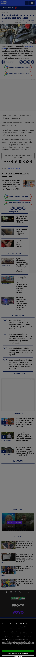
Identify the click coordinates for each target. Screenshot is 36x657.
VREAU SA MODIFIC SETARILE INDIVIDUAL (18, 653)
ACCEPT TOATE (18, 651)
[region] (18, 637)
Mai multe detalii (21, 627)
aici (17, 633)
